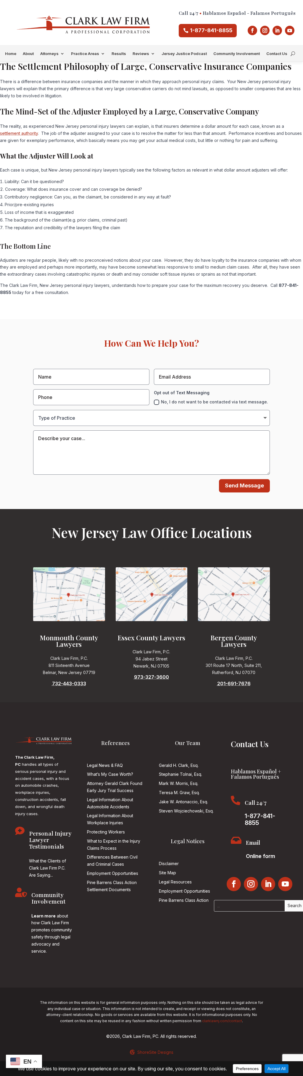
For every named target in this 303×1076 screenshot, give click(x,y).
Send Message (244, 485)
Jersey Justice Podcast (184, 53)
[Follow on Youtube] (289, 30)
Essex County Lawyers (151, 637)
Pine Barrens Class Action (184, 900)
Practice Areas (85, 53)
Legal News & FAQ (105, 765)
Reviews (141, 53)
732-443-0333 (69, 683)
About (28, 53)
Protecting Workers (106, 831)
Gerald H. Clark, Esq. (179, 765)
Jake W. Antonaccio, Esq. (183, 801)
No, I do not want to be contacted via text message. (214, 401)
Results (119, 53)
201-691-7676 (234, 683)
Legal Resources (175, 881)
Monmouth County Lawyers (69, 641)
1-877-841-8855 (211, 30)
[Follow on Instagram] (265, 30)
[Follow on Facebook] (252, 30)
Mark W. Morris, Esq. (178, 783)
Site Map (167, 872)
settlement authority (19, 133)
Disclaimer (169, 863)
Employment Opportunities (112, 873)
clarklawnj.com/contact (222, 1021)
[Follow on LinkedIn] (277, 30)
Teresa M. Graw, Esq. (179, 792)
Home (10, 53)
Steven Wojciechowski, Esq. (186, 810)
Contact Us (276, 53)
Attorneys (49, 53)
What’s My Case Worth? (110, 774)
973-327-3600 (151, 677)
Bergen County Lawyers (234, 641)
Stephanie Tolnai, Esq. (180, 774)
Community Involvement (236, 53)
